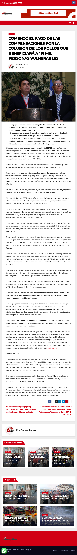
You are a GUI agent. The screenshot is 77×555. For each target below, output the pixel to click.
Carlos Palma (23, 65)
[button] (70, 23)
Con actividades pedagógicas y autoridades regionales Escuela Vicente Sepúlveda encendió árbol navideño (21, 409)
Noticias (11, 34)
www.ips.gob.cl (51, 348)
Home (55, 550)
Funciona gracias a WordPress (11, 549)
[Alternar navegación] (36, 22)
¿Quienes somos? (63, 550)
